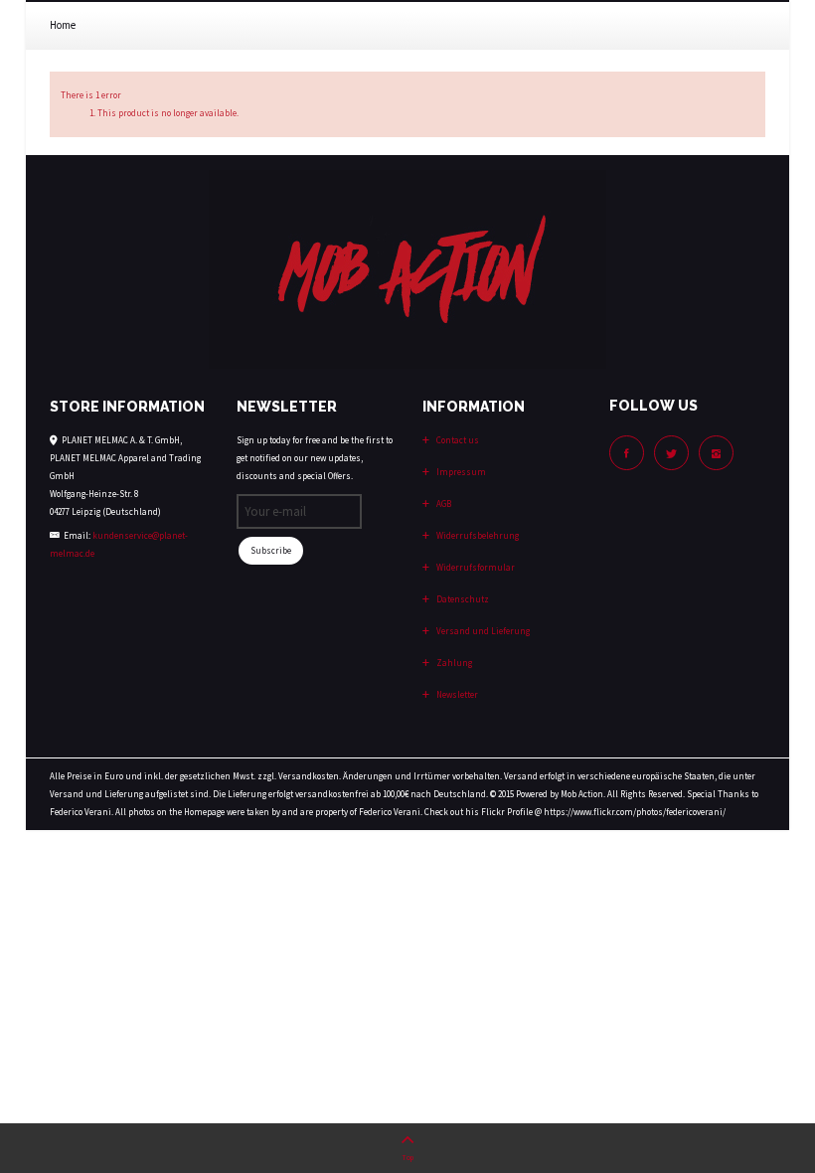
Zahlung (453, 662)
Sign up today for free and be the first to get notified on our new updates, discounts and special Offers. (315, 457)
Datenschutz (461, 598)
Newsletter (456, 694)
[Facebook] (626, 452)
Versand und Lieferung (482, 630)
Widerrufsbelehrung (476, 535)
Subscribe (270, 550)
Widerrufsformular (474, 567)
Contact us (456, 439)
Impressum (460, 471)
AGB (442, 503)
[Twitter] (671, 452)
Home (63, 25)
